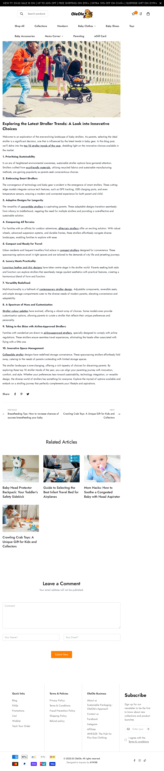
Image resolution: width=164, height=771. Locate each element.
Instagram (92, 724)
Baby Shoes (112, 26)
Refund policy (57, 721)
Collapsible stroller (13, 354)
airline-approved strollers (58, 333)
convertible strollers (32, 206)
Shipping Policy (58, 716)
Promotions (18, 711)
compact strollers (69, 250)
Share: (6, 394)
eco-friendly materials (38, 167)
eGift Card (100, 36)
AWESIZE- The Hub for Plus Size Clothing (99, 735)
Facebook (92, 719)
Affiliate (91, 729)
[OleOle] (82, 13)
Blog (14, 700)
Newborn (62, 26)
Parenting (78, 36)
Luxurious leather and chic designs (22, 267)
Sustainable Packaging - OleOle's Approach (100, 707)
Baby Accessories (25, 36)
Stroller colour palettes (15, 311)
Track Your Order (21, 726)
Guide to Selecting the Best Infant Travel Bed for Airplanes (60, 492)
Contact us (92, 714)
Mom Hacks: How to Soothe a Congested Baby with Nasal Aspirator (102, 492)
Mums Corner (53, 36)
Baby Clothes (85, 26)
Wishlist (16, 721)
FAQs (15, 705)
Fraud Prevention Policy (62, 711)
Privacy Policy (57, 700)
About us (92, 700)
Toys (131, 26)
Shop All (19, 26)
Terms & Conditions (60, 705)
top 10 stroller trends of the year (42, 146)
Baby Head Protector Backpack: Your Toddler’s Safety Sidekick (20, 492)
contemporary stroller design (55, 289)
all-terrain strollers (68, 228)
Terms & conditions (139, 741)
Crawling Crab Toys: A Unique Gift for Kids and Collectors (20, 542)
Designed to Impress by (82, 762)
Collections (41, 26)
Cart (14, 716)
